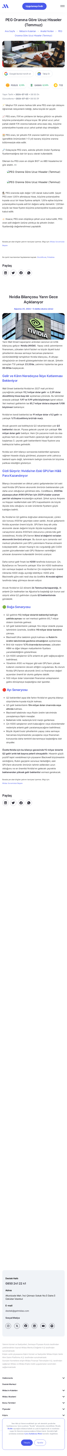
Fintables (51, 257)
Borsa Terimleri (8, 1403)
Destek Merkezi (9, 1384)
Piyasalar (6, 1409)
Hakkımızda (7, 1378)
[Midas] (5, 6)
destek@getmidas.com (17, 1310)
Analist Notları (47, 31)
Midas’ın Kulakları (27, 31)
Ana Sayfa (10, 31)
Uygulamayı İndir (34, 6)
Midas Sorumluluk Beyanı (12, 783)
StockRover (41, 257)
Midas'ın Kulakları (10, 1390)
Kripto (5, 1415)
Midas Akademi (9, 1396)
